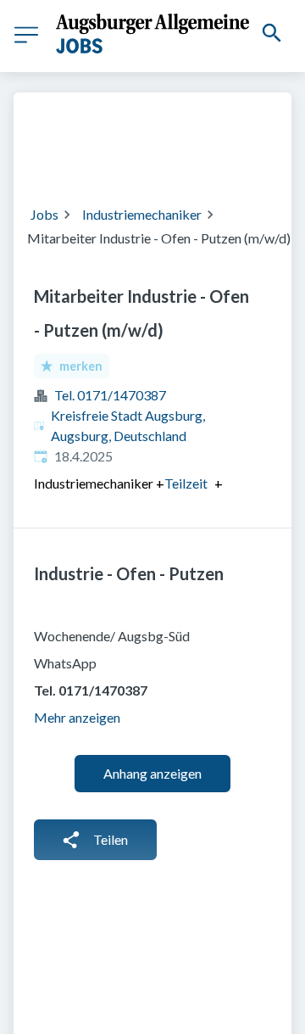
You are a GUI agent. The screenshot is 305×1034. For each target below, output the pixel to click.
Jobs (44, 214)
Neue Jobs (200, 158)
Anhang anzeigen (152, 773)
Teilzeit (186, 483)
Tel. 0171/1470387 (110, 395)
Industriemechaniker (142, 214)
